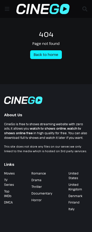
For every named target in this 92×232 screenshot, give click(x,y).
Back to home (46, 54)
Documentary (41, 193)
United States (73, 175)
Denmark (75, 196)
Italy (71, 209)
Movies (9, 173)
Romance (38, 173)
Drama (36, 180)
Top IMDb (8, 193)
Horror (36, 200)
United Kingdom (75, 186)
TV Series (9, 182)
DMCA (8, 202)
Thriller (36, 187)
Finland (73, 202)
